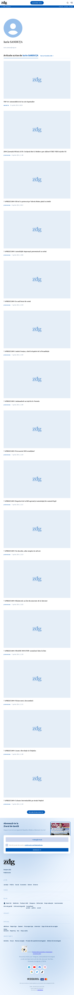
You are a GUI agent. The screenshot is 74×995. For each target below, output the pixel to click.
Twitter (37, 972)
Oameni (20, 926)
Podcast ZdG (24, 903)
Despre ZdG (7, 869)
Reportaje (13, 926)
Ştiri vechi (7, 155)
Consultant (29, 906)
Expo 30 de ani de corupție (50, 926)
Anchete (6, 931)
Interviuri (37, 926)
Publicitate (7, 872)
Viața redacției (48, 903)
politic (34, 908)
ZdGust (6, 913)
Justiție (6, 885)
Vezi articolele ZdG (46, 56)
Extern (30, 885)
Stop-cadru (24, 931)
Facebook (40, 967)
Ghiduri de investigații (54, 941)
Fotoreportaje (28, 926)
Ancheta (6, 105)
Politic (12, 885)
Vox (18, 931)
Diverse (35, 885)
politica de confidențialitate (34, 845)
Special (6, 922)
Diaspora (32, 903)
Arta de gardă (8, 906)
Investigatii (8, 936)
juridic (28, 908)
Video (6, 890)
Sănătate (16, 903)
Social (17, 885)
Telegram (29, 967)
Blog (5, 898)
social (39, 908)
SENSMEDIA (40, 990)
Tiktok (42, 972)
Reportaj (13, 931)
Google (32, 972)
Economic (23, 885)
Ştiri (5, 880)
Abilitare (6, 926)
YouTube (34, 967)
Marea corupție (19, 941)
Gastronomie (59, 903)
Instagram (45, 967)
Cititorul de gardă (19, 906)
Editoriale (40, 903)
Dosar (12, 941)
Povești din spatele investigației (36, 941)
